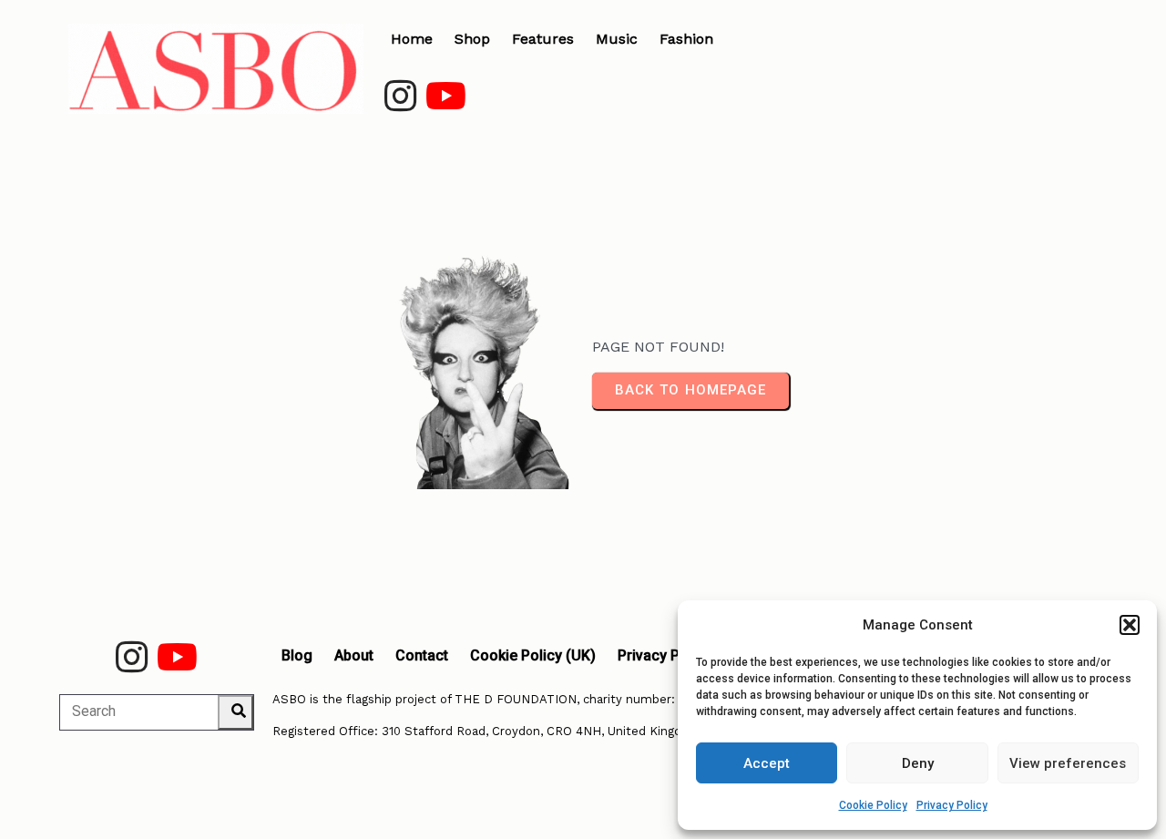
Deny (918, 763)
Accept (766, 763)
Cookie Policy (873, 805)
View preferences (1067, 763)
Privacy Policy (951, 805)
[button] (1129, 625)
